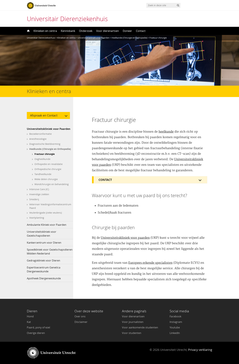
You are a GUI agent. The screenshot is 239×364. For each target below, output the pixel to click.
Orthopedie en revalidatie (48, 164)
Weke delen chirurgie (46, 179)
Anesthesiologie (37, 138)
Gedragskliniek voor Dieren (43, 260)
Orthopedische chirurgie (47, 169)
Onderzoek (85, 31)
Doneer (127, 31)
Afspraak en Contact (43, 115)
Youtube (175, 327)
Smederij (34, 199)
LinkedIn (175, 333)
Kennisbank (68, 31)
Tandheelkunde (42, 174)
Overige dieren (36, 333)
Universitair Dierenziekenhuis (67, 19)
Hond (30, 316)
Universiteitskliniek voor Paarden (48, 129)
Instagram (176, 322)
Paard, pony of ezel (38, 327)
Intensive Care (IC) (39, 189)
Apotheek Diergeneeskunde (44, 278)
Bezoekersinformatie (40, 133)
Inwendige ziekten (39, 194)
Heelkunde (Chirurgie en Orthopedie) (50, 148)
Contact (141, 31)
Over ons (80, 316)
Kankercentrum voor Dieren (44, 242)
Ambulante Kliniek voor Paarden (46, 225)
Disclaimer (80, 322)
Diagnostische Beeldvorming (44, 143)
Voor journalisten (132, 322)
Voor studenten (131, 333)
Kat (29, 322)
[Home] (28, 31)
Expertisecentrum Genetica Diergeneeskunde (43, 269)
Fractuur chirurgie (44, 154)
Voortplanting (36, 217)
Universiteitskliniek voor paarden (125, 238)
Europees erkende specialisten (150, 263)
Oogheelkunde (42, 159)
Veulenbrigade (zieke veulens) (45, 212)
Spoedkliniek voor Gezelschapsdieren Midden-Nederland (50, 251)
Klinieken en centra (45, 31)
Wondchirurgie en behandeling (51, 184)
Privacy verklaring (200, 350)
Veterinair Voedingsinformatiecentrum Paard (50, 206)
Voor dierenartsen (107, 31)
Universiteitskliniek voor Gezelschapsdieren (41, 233)
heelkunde (166, 132)
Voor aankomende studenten (140, 327)
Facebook (175, 316)
